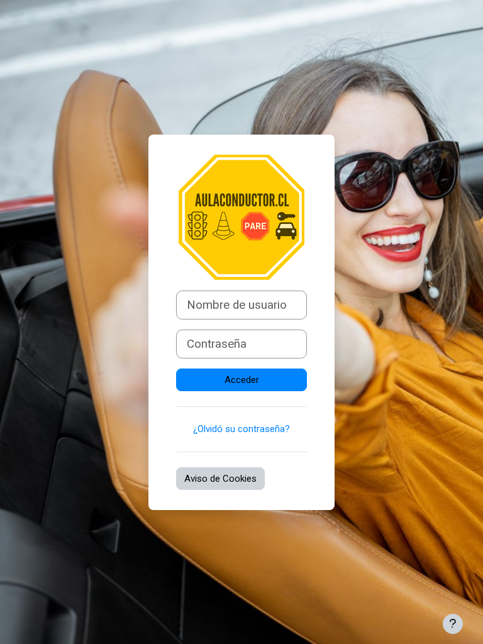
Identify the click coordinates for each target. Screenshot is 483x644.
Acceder (242, 380)
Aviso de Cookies (220, 478)
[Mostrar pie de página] (453, 624)
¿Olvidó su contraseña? (241, 429)
